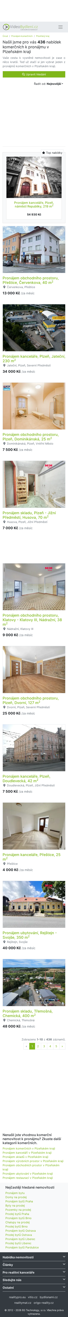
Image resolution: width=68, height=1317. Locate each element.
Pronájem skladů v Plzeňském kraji (25, 1157)
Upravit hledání (35, 74)
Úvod (5, 36)
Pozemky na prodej (18, 1209)
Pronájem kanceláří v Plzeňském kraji (27, 1152)
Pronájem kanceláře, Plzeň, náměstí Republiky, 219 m (34, 204)
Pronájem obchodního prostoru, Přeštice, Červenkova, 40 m (31, 280)
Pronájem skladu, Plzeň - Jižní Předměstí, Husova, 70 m (29, 515)
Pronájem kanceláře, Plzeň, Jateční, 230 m (34, 358)
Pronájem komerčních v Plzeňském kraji (29, 1148)
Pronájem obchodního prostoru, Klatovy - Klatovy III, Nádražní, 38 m (32, 620)
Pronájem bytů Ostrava (20, 1230)
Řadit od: (47, 83)
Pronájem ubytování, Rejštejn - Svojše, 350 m (30, 935)
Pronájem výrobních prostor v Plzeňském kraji (33, 1161)
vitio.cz (32, 1297)
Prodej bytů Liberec (18, 1243)
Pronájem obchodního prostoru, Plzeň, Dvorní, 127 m (31, 700)
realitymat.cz (22, 1302)
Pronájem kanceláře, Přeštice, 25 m (32, 856)
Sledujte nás (12, 1280)
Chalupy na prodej (17, 1222)
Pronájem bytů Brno (18, 1218)
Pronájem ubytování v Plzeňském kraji (28, 1173)
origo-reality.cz (44, 1302)
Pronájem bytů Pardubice (22, 1247)
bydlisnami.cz (49, 1297)
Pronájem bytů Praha (19, 1201)
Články (8, 1265)
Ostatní (8, 1287)
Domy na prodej (16, 1197)
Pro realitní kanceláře (19, 1272)
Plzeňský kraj (42, 36)
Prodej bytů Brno (16, 1226)
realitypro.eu (17, 1297)
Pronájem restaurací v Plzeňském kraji (28, 1178)
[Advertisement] (34, 10)
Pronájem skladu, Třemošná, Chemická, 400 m (28, 1013)
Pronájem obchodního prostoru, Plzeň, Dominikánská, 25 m (31, 436)
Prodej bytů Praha (17, 1214)
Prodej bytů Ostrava (18, 1235)
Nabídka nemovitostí (18, 1257)
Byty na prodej (15, 1205)
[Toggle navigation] (60, 27)
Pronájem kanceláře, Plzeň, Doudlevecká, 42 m (26, 778)
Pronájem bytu (15, 1193)
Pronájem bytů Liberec (20, 1239)
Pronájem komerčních (22, 36)
